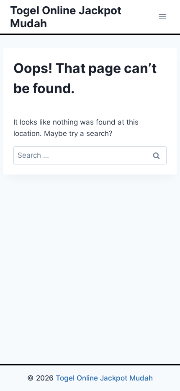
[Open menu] (162, 16)
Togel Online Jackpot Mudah (104, 378)
